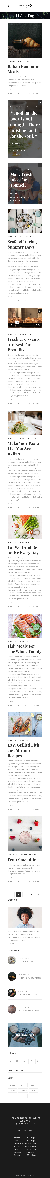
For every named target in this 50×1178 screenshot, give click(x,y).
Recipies (23, 1096)
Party (29, 61)
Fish (27, 641)
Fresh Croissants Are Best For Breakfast (24, 344)
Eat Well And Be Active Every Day (23, 550)
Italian (12, 1090)
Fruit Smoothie (22, 859)
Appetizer (32, 106)
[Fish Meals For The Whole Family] (25, 615)
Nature (12, 1096)
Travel (32, 1096)
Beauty (12, 1085)
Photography (29, 855)
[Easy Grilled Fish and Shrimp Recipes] (25, 714)
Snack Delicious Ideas (28, 1010)
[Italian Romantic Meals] (25, 24)
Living (33, 1090)
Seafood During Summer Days (22, 244)
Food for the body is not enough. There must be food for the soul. (25, 124)
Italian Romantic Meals (23, 68)
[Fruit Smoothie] (25, 818)
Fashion (22, 1085)
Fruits (30, 169)
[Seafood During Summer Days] (25, 210)
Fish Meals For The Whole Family (24, 648)
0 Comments (34, 93)
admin (12, 89)
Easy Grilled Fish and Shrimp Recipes (23, 750)
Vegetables (30, 438)
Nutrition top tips (27, 994)
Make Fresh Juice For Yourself (21, 180)
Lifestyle (23, 1090)
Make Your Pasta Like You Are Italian (23, 448)
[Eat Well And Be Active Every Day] (25, 516)
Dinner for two (25, 961)
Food (32, 1085)
